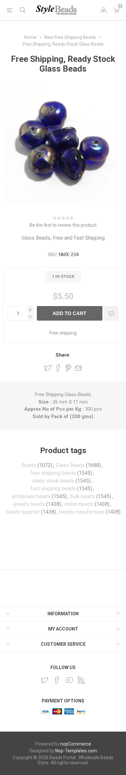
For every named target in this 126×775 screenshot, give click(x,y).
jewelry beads (29, 504)
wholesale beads (31, 496)
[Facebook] (57, 680)
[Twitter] (44, 680)
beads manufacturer (81, 512)
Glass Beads (70, 465)
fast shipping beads (53, 488)
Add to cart (69, 313)
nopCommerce (75, 744)
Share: (63, 355)
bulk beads (82, 496)
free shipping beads (53, 473)
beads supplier (23, 512)
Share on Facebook (58, 367)
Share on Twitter (47, 367)
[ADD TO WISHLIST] (111, 313)
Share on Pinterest (68, 367)
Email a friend (78, 367)
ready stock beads (53, 481)
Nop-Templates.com (76, 750)
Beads (29, 465)
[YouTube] (69, 680)
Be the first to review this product (63, 225)
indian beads (79, 504)
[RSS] (81, 680)
